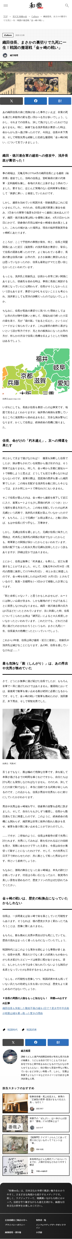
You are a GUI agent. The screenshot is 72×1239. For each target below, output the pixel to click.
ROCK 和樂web (20, 16)
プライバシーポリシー (15, 1224)
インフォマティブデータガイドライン (51, 1226)
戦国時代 (13, 1029)
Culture (35, 16)
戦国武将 (32, 1029)
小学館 (39, 1232)
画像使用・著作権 (13, 1232)
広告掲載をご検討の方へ (16, 1220)
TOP (5, 16)
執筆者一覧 (41, 1220)
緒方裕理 (25, 1051)
